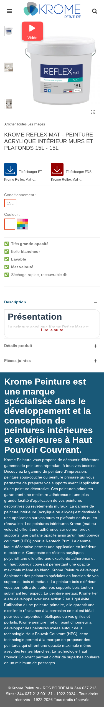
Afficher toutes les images (24, 124)
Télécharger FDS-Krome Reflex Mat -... (72, 175)
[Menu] (9, 11)
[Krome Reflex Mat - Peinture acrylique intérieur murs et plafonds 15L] (93, 112)
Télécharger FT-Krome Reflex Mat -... (23, 175)
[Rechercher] (94, 11)
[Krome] (52, 11)
